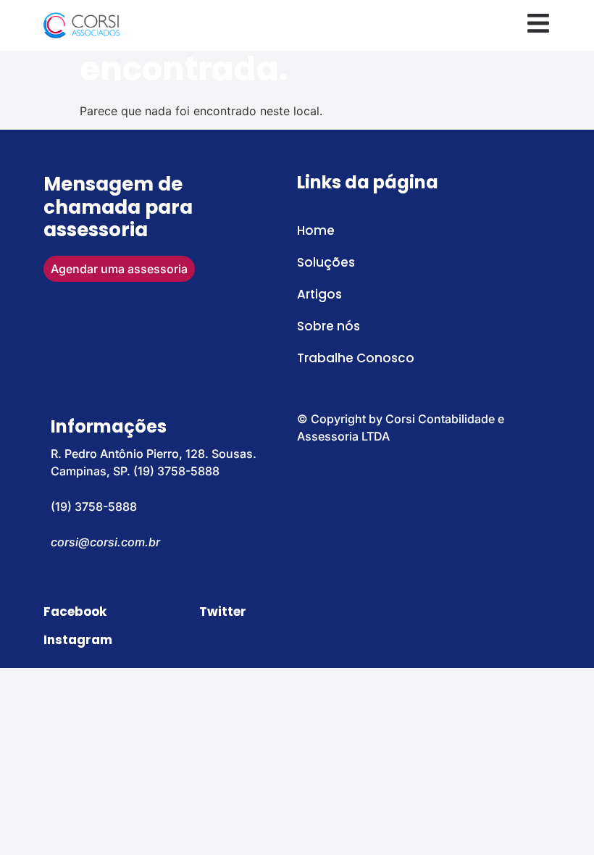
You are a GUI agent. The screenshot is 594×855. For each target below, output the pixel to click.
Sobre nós (328, 326)
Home (316, 230)
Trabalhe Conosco (355, 358)
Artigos (319, 294)
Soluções (326, 262)
